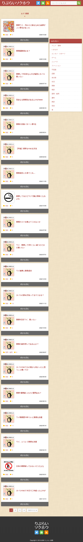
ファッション (56, 65)
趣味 (53, 98)
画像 (53, 85)
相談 (6, 157)
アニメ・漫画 (56, 45)
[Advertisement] (65, 23)
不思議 (54, 69)
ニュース (55, 61)
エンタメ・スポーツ (58, 53)
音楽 (53, 106)
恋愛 (53, 73)
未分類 (54, 77)
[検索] (79, 3)
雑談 (6, 35)
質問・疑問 (8, 352)
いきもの (55, 49)
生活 (53, 81)
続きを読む (24, 40)
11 (13, 425)
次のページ (31, 510)
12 (13, 303)
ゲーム (54, 57)
